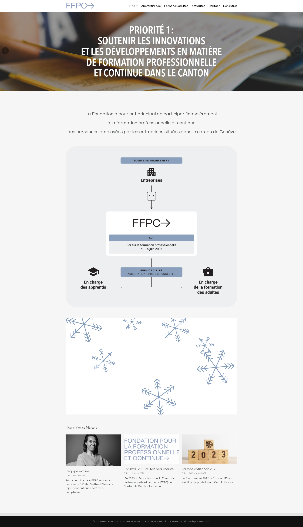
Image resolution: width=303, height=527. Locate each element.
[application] (151, 366)
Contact (214, 6)
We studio (204, 521)
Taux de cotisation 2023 (200, 469)
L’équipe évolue (77, 471)
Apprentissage (151, 6)
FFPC (131, 6)
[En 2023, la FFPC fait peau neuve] (151, 449)
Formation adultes (176, 6)
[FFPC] (80, 8)
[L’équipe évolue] (93, 450)
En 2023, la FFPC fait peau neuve (149, 469)
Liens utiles (230, 6)
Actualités (198, 6)
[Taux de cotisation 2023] (209, 449)
